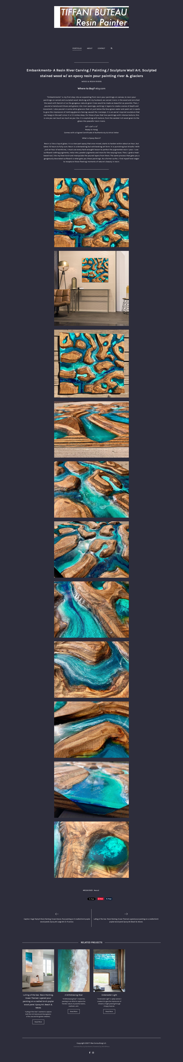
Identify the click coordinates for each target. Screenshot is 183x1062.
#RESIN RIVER (88, 890)
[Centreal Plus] (91, 17)
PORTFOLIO (77, 48)
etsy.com (100, 88)
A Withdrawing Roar (74, 995)
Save (101, 899)
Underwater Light (109, 995)
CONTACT (101, 48)
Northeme (89, 1046)
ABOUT (89, 48)
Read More (38, 1022)
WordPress (106, 1046)
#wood (96, 890)
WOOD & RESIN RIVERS (92, 81)
